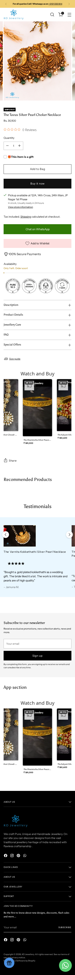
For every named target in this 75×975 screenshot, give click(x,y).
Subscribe (64, 927)
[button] (37, 413)
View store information (20, 206)
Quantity (9, 137)
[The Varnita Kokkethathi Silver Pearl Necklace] (36, 536)
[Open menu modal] (69, 15)
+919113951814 (55, 4)
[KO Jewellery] (14, 14)
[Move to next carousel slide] (69, 534)
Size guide (14, 358)
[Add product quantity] (19, 146)
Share (13, 460)
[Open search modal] (52, 15)
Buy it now (37, 183)
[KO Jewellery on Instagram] (12, 856)
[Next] (69, 4)
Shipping (25, 216)
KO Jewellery (28, 954)
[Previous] (6, 4)
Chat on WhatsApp (38, 229)
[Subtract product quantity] (7, 146)
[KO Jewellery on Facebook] (6, 856)
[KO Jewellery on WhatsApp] (25, 856)
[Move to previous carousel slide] (5, 534)
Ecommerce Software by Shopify (19, 960)
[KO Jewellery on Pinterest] (18, 856)
